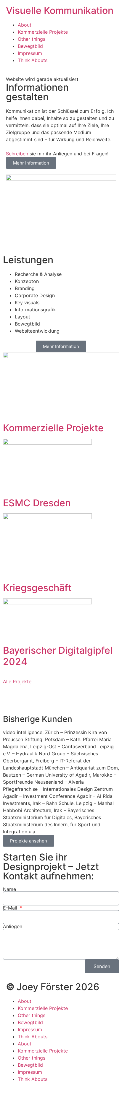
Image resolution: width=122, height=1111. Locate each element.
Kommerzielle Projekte (43, 32)
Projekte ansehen (28, 841)
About (24, 25)
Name (9, 889)
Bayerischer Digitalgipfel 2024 (58, 656)
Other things (31, 39)
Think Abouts (32, 60)
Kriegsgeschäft (37, 587)
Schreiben (17, 154)
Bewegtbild (30, 46)
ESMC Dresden (37, 503)
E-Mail (11, 907)
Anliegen (12, 926)
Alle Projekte (17, 681)
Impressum (30, 53)
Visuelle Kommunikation (59, 10)
